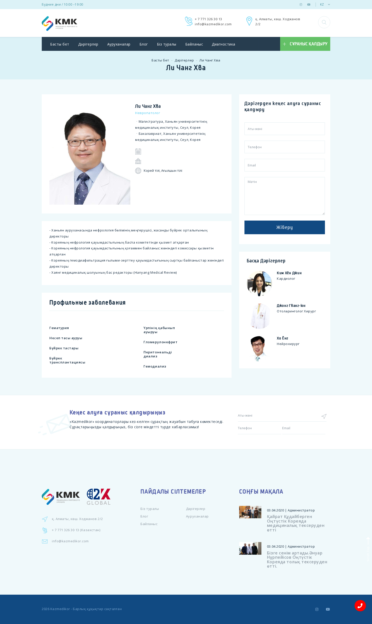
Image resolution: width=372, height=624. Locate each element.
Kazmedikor (60, 609)
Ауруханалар (119, 44)
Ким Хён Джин (289, 273)
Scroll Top (367, 553)
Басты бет (59, 44)
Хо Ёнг (282, 338)
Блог (143, 44)
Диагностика (223, 44)
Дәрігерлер (88, 44)
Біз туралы (166, 44)
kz (322, 4)
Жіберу (284, 227)
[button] (324, 22)
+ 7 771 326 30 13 (208, 19)
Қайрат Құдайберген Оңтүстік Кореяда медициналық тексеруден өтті (295, 523)
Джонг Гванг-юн (291, 306)
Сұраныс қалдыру (309, 44)
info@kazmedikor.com (213, 24)
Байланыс (194, 44)
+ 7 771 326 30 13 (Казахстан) (76, 530)
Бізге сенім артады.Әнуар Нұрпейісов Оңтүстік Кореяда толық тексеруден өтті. (297, 559)
